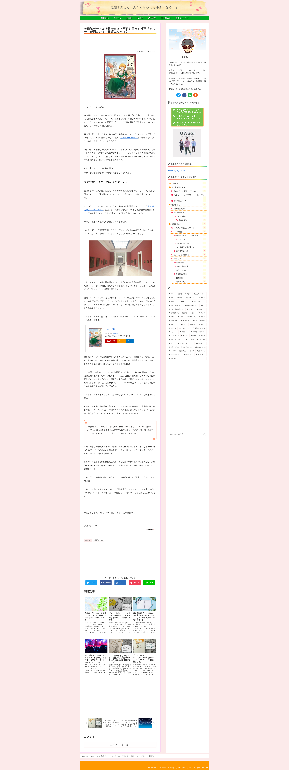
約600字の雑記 (190, 274)
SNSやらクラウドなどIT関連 (190, 235)
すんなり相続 (190, 216)
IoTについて (191, 239)
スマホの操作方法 (190, 243)
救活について (190, 270)
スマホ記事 (189, 231)
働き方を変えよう (188, 187)
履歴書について (189, 201)
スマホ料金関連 (190, 251)
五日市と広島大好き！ (189, 254)
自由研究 (190, 278)
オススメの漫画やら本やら (189, 228)
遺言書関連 (191, 220)
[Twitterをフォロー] (178, 95)
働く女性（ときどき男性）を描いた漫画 (189, 196)
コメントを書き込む (120, 744)
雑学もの (189, 258)
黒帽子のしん (187, 57)
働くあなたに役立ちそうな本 (189, 191)
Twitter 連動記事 (190, 266)
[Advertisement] (120, 41)
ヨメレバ (115, 333)
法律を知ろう (188, 204)
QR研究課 (190, 262)
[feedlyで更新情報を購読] (190, 95)
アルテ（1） (110, 329)
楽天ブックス (111, 341)
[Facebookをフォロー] (184, 95)
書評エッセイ (99, 540)
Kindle (130, 341)
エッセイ (89, 540)
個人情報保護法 (189, 208)
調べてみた (190, 281)
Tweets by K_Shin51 (176, 170)
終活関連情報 (189, 212)
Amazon (122, 341)
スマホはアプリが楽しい (190, 247)
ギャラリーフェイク (129, 138)
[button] (204, 434)
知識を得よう (188, 224)
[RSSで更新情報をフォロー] (195, 95)
